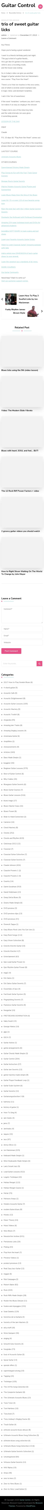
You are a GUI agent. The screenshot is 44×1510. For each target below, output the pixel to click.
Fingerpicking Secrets (12, 999)
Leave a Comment (8, 38)
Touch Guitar (9, 1424)
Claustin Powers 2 (11, 876)
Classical (7, 849)
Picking (6, 1247)
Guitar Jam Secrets (11, 1069)
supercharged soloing (12, 1371)
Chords (6, 833)
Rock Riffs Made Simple (13, 1295)
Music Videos (9, 1225)
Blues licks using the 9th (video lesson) (19, 370)
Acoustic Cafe (9, 693)
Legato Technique (11, 1177)
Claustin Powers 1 (11, 870)
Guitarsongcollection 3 (13, 1096)
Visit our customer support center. (14, 281)
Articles (7, 752)
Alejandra (7, 720)
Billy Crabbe (8, 779)
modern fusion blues (12, 1209)
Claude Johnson (10, 865)
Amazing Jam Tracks (12, 725)
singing (6, 1338)
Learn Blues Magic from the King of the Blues (19, 195)
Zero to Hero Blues (11, 1483)
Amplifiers (8, 741)
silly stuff (7, 1327)
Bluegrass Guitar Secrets (13, 784)
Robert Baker (9, 1284)
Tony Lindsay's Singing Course (15, 1419)
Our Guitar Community (10, 272)
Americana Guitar (10, 736)
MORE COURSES (8, 267)
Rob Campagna (10, 1279)
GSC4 (6, 1037)
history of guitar (10, 1107)
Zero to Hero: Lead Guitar (14, 1489)
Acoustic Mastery (11, 709)
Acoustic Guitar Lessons (13, 704)
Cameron (7, 822)
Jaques (6, 1134)
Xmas (6, 1473)
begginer (7, 763)
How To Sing (9, 1112)
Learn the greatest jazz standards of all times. (19, 261)
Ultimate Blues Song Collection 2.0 (18, 1446)
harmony (7, 1102)
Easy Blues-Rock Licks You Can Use (18, 929)
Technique (8, 1381)
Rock (6, 1290)
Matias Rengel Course (12, 1188)
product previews (10, 1263)
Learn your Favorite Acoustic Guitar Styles (18, 239)
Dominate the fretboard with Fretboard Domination (21, 217)
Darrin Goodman (10, 886)
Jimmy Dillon (9, 1145)
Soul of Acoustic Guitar (13, 1354)
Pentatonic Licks (10, 1241)
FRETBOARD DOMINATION (15, 1016)
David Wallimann (10, 892)
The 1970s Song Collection (15, 1387)
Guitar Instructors (10, 1064)
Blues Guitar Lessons (12, 795)
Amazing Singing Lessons (14, 730)
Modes (6, 1215)
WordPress (30, 1506)
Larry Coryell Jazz (10, 1166)
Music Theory (9, 1220)
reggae (6, 1274)
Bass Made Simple (11, 757)
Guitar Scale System (12, 1085)
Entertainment (9, 956)
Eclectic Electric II (11, 951)
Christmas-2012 (10, 843)
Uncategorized (9, 1457)
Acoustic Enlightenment (13, 698)
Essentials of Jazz (11, 989)
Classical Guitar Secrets (13, 860)
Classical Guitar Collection (14, 854)
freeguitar (7, 1010)
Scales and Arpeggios (12, 1306)
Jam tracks (8, 1118)
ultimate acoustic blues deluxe (16, 1430)
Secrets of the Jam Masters (14, 1322)
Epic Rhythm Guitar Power (14, 967)
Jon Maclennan (9, 1150)
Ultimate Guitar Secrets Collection (17, 1451)
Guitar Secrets (9, 1091)
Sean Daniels (9, 1311)
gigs (5, 1032)
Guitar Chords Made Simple (14, 1053)
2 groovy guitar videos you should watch (20, 531)
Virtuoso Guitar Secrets (13, 1462)
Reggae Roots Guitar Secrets (13, 181)
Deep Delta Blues (11, 897)
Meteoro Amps (10, 1198)
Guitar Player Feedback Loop (15, 1080)
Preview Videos (10, 1258)
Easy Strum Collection (12, 940)
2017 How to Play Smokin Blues (17, 682)
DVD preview (9, 908)
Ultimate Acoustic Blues (11, 157)
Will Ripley (8, 1467)
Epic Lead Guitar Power (13, 962)
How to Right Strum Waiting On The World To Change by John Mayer (21, 572)
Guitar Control (18, 5)
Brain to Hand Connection (14, 817)
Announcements (10, 747)
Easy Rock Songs (10, 935)
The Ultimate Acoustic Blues (15, 1397)
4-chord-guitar (9, 687)
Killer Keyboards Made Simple (16, 1161)
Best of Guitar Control (12, 774)
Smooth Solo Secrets (12, 1344)
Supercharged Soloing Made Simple (15, 167)
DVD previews (9, 919)
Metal (6, 1193)
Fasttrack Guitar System (13, 994)
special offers (9, 1365)
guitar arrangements (12, 1048)
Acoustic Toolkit (10, 714)
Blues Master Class (11, 806)
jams (5, 1123)
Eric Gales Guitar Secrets (13, 983)
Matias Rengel (9, 1182)
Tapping (7, 1376)
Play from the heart (11, 1252)
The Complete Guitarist (13, 1392)
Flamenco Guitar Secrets (13, 1005)
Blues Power (9, 811)
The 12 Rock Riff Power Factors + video (20, 491)
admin (4, 35)
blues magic (8, 800)
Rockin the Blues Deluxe (13, 1301)
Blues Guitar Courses (12, 790)
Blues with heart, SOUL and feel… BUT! (19, 450)
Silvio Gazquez (9, 1333)
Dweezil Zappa (10, 924)
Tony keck (8, 1414)
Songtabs (7, 1349)
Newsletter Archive (10, 20)
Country (7, 881)
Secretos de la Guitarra (13, 1317)
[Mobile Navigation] (40, 6)
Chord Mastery (9, 827)
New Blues (8, 1231)
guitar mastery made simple (15, 1075)
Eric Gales (8, 978)
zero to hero (8, 1478)
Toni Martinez (9, 1408)
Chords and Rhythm (11, 838)
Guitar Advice (9, 1042)
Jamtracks (7, 1128)
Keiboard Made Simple (13, 1155)
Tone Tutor (8, 1403)
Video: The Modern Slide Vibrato (16, 410)
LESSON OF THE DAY (10, 121)
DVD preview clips (11, 913)
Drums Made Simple (12, 903)
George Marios (9, 1026)
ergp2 (6, 973)
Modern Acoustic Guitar (13, 1204)
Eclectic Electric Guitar (12, 946)
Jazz (5, 1139)
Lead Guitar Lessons (12, 1172)
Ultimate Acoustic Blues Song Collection (20, 1435)
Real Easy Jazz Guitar (12, 1268)
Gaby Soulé (8, 1021)
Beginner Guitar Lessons (13, 768)
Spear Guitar (8, 1360)
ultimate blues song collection (16, 1440)
